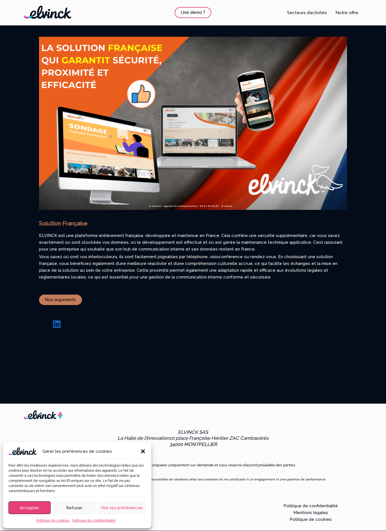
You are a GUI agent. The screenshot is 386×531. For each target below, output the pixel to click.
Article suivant (345, 380)
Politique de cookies (52, 521)
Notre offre (346, 12)
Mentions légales (310, 512)
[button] (143, 451)
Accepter (29, 507)
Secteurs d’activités (307, 12)
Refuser (74, 507)
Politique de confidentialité (94, 521)
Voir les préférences (122, 507)
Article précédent (44, 380)
